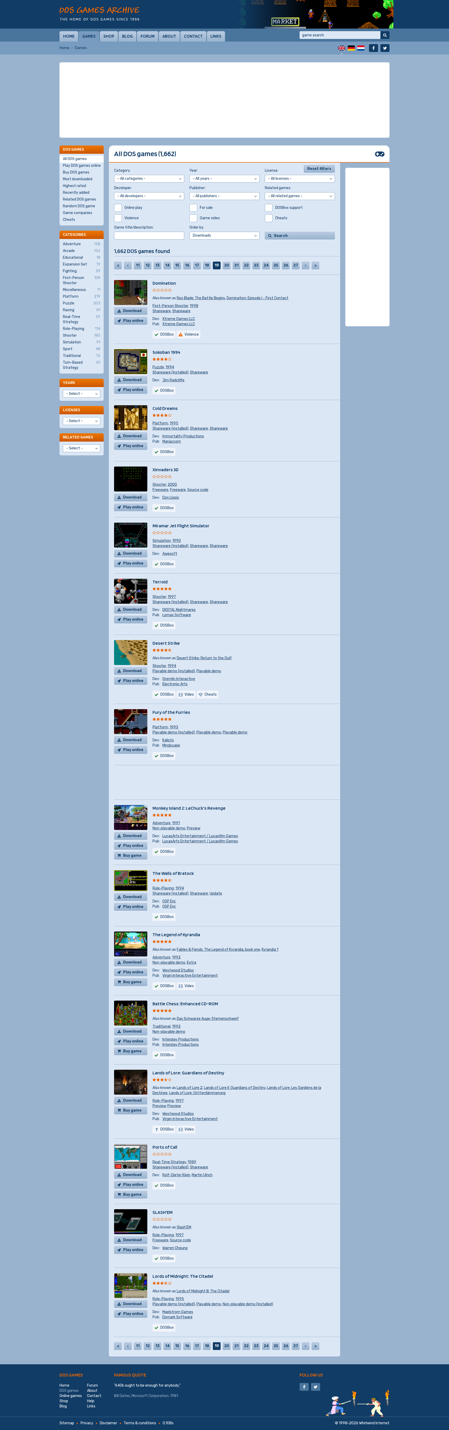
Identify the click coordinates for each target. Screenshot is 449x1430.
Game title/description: (134, 227)
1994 (170, 367)
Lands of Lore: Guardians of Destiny (188, 1072)
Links (215, 36)
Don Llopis (170, 497)
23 (256, 265)
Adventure (161, 823)
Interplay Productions (180, 1039)
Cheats (69, 219)
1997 (172, 597)
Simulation (162, 540)
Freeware (160, 490)
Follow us (311, 1375)
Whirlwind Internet (374, 1423)
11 (138, 265)
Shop (108, 36)
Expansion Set (81, 264)
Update (216, 893)
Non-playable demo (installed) (248, 1304)
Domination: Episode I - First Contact (257, 298)
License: (271, 170)
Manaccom (171, 441)
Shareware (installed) (170, 372)
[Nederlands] (361, 48)
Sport (81, 349)
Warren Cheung (175, 1248)
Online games (71, 1396)
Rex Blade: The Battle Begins (201, 298)
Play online (133, 320)
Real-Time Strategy (169, 1162)
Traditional (161, 1026)
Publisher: (197, 188)
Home (69, 36)
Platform (160, 423)
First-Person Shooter (170, 306)
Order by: (196, 227)
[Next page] (305, 265)
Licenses (71, 409)
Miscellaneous (81, 290)
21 (236, 265)
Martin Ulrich (202, 1175)
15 (177, 265)
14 (167, 265)
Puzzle (158, 367)
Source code (197, 490)
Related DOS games (79, 199)
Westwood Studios (178, 970)
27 (295, 265)
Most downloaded (77, 179)
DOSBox (167, 390)
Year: (193, 170)
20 (226, 265)
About (169, 36)
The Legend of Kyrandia (176, 934)
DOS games (71, 1375)
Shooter (159, 484)
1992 (176, 957)
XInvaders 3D (166, 469)
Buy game (132, 855)
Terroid (160, 581)
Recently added (76, 192)
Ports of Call (165, 1147)
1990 (176, 540)
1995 (174, 423)
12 (148, 265)
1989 (192, 1162)
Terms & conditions (140, 1423)
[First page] (118, 265)
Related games (78, 437)
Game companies (77, 213)
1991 (176, 823)
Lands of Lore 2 (189, 1088)
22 (246, 265)
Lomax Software (176, 615)
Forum (148, 36)
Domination (164, 283)
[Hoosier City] (315, 14)
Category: (122, 170)
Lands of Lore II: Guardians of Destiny (235, 1088)
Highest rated (74, 186)
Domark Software (177, 1317)
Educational (81, 257)
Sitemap (67, 1423)
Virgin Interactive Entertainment (190, 975)
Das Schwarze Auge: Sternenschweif (208, 1018)
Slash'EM (184, 1227)
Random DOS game (79, 206)
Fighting (81, 271)
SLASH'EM (163, 1212)
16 (187, 265)
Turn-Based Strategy (81, 365)
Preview (193, 828)
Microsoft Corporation (150, 1396)
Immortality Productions (183, 436)
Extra (191, 962)
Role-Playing (163, 888)
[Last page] (315, 265)
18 (207, 265)
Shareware (162, 311)
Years (69, 382)
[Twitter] (384, 48)
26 (285, 265)
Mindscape (171, 745)
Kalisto (168, 740)
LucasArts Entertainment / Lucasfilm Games (200, 836)
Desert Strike (166, 643)
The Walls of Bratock (173, 873)
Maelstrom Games (177, 1312)
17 (197, 265)
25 (276, 265)
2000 (172, 484)
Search (281, 236)
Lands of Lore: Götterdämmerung (197, 1093)
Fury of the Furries (171, 712)
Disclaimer (108, 1423)
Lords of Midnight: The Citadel (183, 1276)
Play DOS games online (82, 165)
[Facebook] (373, 48)
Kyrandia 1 (270, 949)
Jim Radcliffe (173, 380)
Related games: (278, 188)
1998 (194, 306)
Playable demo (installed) (174, 671)
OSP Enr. (169, 901)
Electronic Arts (175, 684)
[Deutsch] (351, 48)
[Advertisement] (224, 100)
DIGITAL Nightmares (179, 610)
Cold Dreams (165, 408)
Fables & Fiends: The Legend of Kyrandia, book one (218, 949)
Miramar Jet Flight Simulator (181, 525)
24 (266, 265)
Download (132, 311)
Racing (81, 310)
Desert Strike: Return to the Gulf (204, 658)
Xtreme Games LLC (178, 319)
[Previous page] (128, 265)
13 (157, 265)
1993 (174, 727)
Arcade (81, 251)
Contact (193, 36)
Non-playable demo (169, 828)
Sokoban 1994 (166, 352)
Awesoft (169, 553)
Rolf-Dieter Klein (176, 1175)
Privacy (87, 1423)
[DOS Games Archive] (99, 14)
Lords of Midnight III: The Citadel (203, 1291)
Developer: (123, 188)
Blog (127, 36)
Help (90, 1401)
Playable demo (208, 671)
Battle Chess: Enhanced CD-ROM (185, 1003)
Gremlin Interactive (178, 679)
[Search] (384, 35)
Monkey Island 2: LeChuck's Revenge (189, 808)
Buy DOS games (76, 172)
